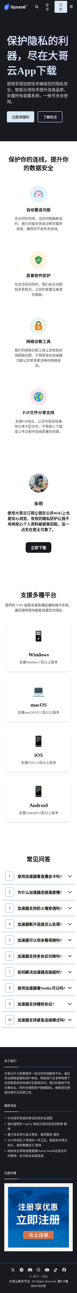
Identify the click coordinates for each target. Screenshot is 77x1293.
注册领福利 (20, 117)
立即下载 (38, 548)
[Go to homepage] (15, 7)
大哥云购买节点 (19, 1281)
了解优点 (50, 117)
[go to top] (65, 1277)
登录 (47, 7)
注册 (60, 7)
